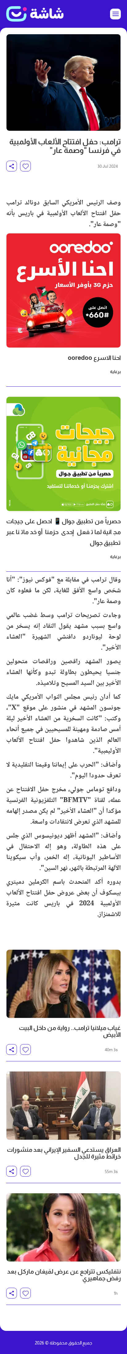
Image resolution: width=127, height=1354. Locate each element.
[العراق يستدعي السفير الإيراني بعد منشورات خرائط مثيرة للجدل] (63, 1105)
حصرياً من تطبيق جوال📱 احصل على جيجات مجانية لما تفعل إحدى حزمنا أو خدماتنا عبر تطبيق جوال (63, 532)
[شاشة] (34, 14)
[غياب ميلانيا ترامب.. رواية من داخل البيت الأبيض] (63, 983)
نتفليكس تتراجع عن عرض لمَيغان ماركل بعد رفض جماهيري (64, 1275)
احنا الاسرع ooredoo (94, 357)
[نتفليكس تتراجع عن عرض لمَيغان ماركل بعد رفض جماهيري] (63, 1227)
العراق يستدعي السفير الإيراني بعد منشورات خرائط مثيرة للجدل (64, 1153)
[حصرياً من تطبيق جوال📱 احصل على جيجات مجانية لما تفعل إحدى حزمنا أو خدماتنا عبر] (63, 454)
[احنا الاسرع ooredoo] (63, 290)
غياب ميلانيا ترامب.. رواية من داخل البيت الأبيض (70, 1031)
